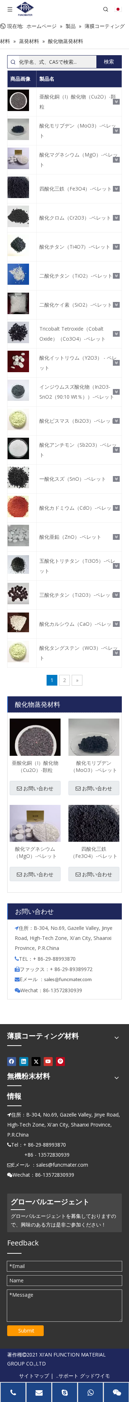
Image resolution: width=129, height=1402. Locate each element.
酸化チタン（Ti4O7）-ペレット (74, 246)
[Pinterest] (60, 1061)
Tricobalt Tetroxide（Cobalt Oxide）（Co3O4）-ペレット (72, 333)
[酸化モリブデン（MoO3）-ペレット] (93, 743)
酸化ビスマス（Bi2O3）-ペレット (77, 420)
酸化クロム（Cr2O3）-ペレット (75, 217)
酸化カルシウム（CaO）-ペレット (77, 623)
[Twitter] (36, 1061)
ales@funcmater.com (69, 980)
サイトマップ (34, 1375)
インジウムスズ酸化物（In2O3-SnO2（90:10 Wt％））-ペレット (76, 391)
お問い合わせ (38, 788)
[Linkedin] (23, 1061)
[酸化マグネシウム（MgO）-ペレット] (35, 829)
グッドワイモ (95, 1375)
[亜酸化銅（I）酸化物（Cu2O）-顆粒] (35, 743)
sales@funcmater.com (62, 1164)
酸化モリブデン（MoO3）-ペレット (77, 130)
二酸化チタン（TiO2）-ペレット (76, 275)
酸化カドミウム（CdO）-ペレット (77, 507)
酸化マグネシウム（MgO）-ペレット (78, 159)
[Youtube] (48, 1061)
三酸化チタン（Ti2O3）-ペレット (77, 594)
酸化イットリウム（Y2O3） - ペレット (78, 362)
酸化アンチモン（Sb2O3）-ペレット (78, 449)
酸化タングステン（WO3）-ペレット (78, 652)
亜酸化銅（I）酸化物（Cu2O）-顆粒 (77, 101)
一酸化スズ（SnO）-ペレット (72, 478)
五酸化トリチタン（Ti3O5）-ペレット (77, 565)
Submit (26, 1330)
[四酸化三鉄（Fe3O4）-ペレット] (93, 829)
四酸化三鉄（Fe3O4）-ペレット (75, 188)
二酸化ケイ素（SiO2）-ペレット (75, 304)
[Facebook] (11, 1061)
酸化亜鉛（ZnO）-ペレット (70, 536)
